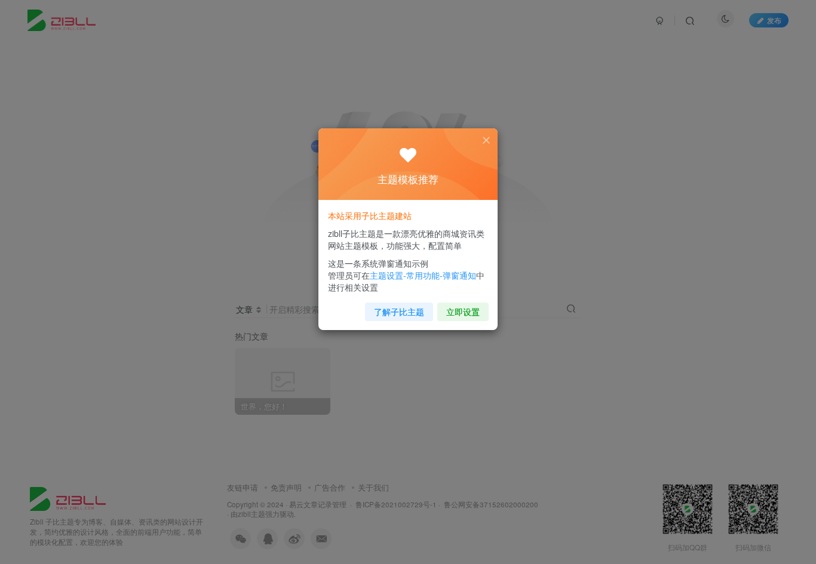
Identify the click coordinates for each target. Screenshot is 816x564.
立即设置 (463, 312)
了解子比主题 (399, 312)
